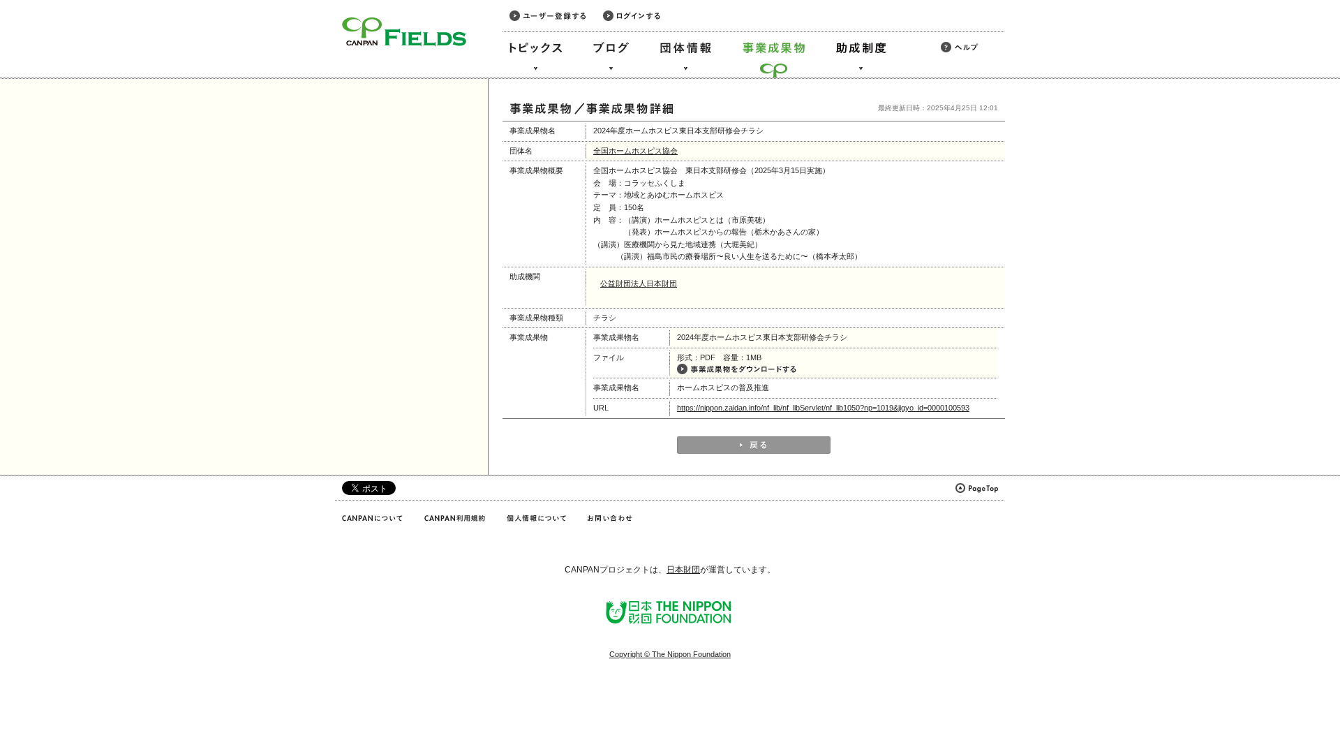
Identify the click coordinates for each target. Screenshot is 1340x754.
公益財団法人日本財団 (638, 283)
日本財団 (683, 570)
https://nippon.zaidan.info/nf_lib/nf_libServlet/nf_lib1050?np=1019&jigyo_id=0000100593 (823, 408)
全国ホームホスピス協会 (635, 151)
